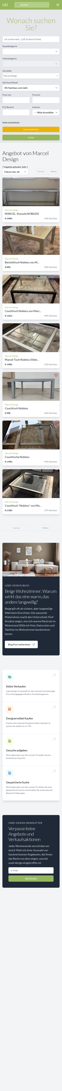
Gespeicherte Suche (17, 782)
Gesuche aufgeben (16, 750)
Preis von (6, 95)
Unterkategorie (9, 58)
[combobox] (29, 76)
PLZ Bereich (8, 107)
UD (5, 5)
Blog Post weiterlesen (19, 644)
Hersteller (7, 71)
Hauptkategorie (9, 46)
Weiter (54, 171)
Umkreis (36, 107)
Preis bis (36, 95)
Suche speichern (31, 129)
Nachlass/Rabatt (10, 82)
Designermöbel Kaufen (19, 718)
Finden (31, 137)
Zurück (40, 171)
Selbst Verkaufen (16, 686)
